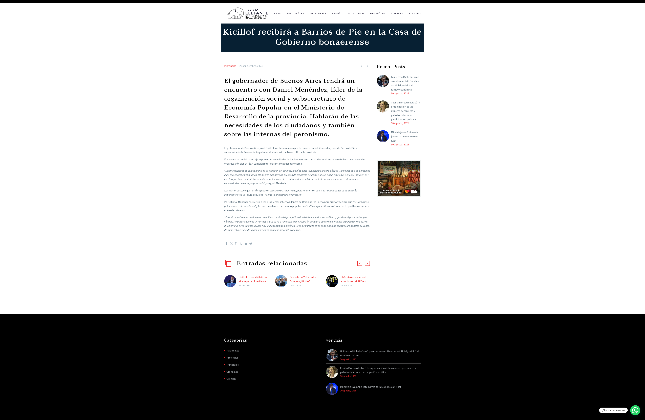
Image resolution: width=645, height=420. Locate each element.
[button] (359, 263)
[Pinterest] (236, 243)
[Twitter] (231, 243)
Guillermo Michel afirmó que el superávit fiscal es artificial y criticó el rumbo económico (405, 83)
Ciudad (337, 13)
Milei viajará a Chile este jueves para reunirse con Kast (404, 136)
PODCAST (415, 13)
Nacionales (295, 13)
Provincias (318, 13)
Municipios (356, 13)
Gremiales (377, 13)
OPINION (397, 13)
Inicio (277, 13)
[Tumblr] (241, 243)
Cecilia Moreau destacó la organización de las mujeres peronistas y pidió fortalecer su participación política (405, 111)
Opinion (231, 378)
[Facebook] (226, 243)
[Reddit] (250, 243)
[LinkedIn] (246, 243)
